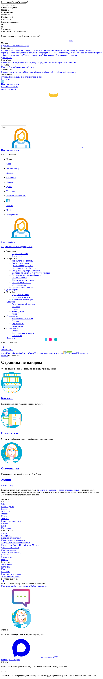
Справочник (12, 316)
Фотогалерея (23, 45)
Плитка (4, 523)
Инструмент (6, 528)
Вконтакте (40, 41)
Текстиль (5, 518)
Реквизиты (37, 77)
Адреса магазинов (9, 45)
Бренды (48, 72)
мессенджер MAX (49, 657)
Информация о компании (20, 77)
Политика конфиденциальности (15, 586)
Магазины (5, 567)
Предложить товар (9, 62)
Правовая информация (66, 55)
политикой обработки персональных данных (58, 490)
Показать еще (7, 485)
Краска (4, 509)
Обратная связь (49, 55)
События (10, 302)
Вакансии (5, 79)
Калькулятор (70, 72)
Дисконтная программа (49, 50)
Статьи (12, 67)
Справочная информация (12, 72)
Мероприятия (21, 67)
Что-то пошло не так (32, 55)
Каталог (7, 398)
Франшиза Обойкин (67, 62)
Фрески (4, 514)
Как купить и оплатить (11, 50)
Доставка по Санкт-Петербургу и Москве (39, 53)
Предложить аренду (27, 62)
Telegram (5, 41)
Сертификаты (58, 72)
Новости (5, 67)
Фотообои (5, 511)
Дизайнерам (6, 57)
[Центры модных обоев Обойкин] (51, 122)
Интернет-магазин (10, 84)
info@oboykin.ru (8, 89)
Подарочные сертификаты (72, 50)
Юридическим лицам (48, 62)
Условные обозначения (34, 72)
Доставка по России (10, 547)
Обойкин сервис (94, 53)
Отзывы (4, 77)
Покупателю (10, 433)
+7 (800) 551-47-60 (9, 86)
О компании (12, 328)
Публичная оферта (38, 586)
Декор (4, 516)
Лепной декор (7, 506)
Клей (3, 526)
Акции (31, 67)
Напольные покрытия (11, 521)
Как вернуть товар (30, 50)
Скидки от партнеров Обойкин (26, 270)
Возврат (4, 555)
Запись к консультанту (13, 55)
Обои (3, 504)
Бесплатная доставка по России (72, 53)
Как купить (6, 535)
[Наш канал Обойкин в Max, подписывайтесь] (2, 81)
